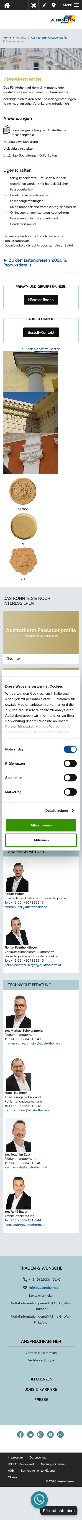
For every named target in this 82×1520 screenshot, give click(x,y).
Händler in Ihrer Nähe (54, 5)
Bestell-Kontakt (41, 332)
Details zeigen (56, 810)
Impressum (15, 1457)
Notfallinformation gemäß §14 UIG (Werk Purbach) (41, 1306)
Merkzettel (44, 4)
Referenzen (41, 1379)
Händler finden (41, 299)
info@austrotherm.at (44, 1287)
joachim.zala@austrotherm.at (26, 1167)
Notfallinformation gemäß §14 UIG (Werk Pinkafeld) (41, 1319)
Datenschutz (38, 1457)
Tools (35, 6)
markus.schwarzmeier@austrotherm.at (33, 1043)
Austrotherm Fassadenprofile (49, 37)
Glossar (13, 1477)
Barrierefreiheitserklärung (38, 1470)
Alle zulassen (41, 825)
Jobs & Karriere (41, 1389)
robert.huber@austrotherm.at (26, 907)
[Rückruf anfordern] (39, 1500)
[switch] (70, 763)
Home (7, 37)
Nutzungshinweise (53, 1464)
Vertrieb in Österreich (41, 1353)
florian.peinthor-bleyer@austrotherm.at (33, 965)
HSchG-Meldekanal (21, 1464)
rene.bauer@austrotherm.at (25, 1225)
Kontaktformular (41, 1295)
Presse (41, 1399)
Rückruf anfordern (59, 1510)
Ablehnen (41, 840)
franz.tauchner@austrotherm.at (28, 1110)
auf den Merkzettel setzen (41, 349)
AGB (11, 1470)
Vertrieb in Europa (41, 1360)
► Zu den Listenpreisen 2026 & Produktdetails (35, 262)
